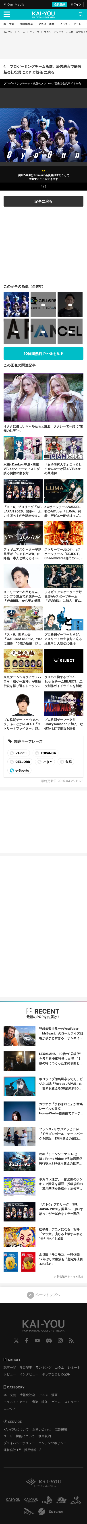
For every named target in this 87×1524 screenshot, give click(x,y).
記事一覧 (10, 1367)
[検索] (81, 14)
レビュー (10, 1374)
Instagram (60, 1340)
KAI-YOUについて (16, 1429)
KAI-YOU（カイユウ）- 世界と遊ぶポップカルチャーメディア (43, 14)
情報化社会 (27, 1395)
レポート (74, 1367)
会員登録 (59, 4)
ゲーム (21, 32)
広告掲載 (61, 1429)
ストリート (72, 1402)
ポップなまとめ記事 (56, 1374)
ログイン (76, 4)
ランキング (43, 1367)
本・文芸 (10, 1395)
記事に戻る (43, 201)
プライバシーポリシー (19, 1443)
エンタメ (10, 1408)
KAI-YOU (8, 32)
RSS (71, 1340)
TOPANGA (48, 753)
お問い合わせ (41, 1429)
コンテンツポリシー (52, 1443)
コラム (59, 1367)
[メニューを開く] (7, 14)
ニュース (34, 32)
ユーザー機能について (19, 1436)
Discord (49, 1340)
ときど (47, 762)
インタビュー (29, 1374)
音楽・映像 (40, 1402)
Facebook (26, 1340)
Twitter (16, 1340)
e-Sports (22, 770)
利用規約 (44, 1436)
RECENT (46, 1011)
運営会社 (10, 1450)
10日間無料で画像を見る (44, 353)
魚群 (68, 762)
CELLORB (22, 762)
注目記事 (26, 1367)
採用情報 (30, 1450)
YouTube (37, 1340)
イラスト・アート (16, 1402)
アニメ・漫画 (48, 1395)
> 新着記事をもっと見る (68, 1276)
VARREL (21, 753)
